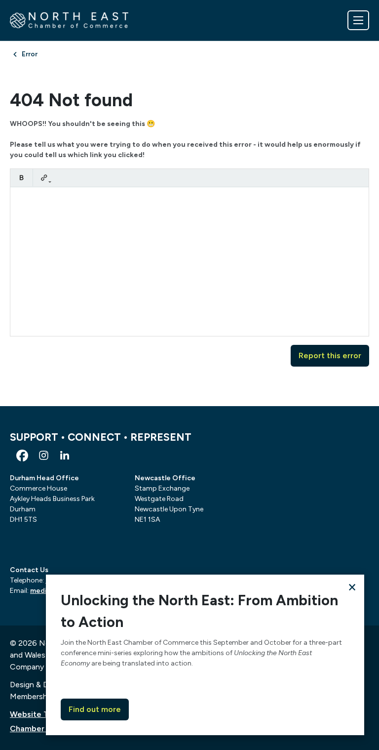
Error (30, 54)
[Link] (44, 177)
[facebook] (22, 455)
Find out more (95, 709)
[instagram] (43, 455)
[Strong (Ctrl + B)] (21, 177)
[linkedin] (64, 455)
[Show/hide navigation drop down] (358, 20)
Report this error (330, 355)
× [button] (352, 587)
